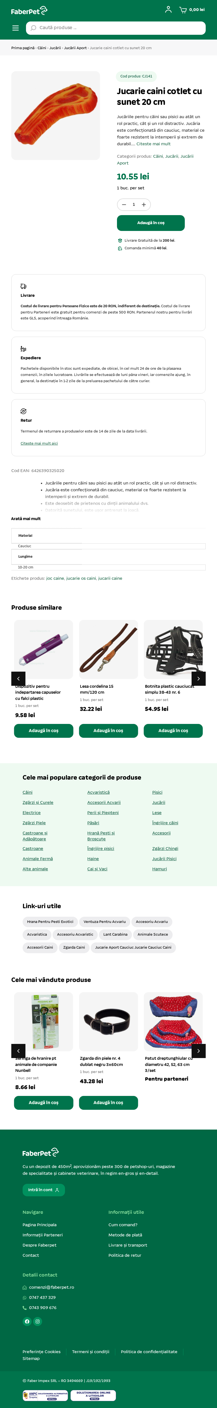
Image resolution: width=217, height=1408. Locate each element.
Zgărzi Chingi (165, 849)
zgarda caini (74, 948)
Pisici (157, 792)
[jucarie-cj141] (55, 115)
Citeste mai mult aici (39, 444)
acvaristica (37, 935)
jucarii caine (110, 578)
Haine (93, 859)
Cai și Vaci (97, 869)
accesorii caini (40, 948)
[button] (25, 519)
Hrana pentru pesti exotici (50, 922)
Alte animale (35, 869)
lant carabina (115, 935)
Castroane (33, 849)
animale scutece (153, 935)
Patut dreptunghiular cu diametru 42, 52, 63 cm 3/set (169, 1064)
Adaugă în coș (150, 223)
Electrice (32, 813)
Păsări (93, 823)
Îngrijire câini (165, 823)
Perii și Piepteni (103, 813)
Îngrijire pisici (100, 849)
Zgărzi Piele (34, 823)
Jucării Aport (75, 48)
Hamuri (159, 869)
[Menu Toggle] (15, 28)
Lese (157, 813)
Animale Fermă (38, 859)
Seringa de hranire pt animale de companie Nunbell (36, 1064)
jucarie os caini (81, 578)
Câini (42, 48)
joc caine (55, 578)
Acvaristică (98, 792)
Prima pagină (22, 48)
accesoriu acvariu (152, 922)
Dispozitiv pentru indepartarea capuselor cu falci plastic (38, 692)
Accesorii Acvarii (104, 803)
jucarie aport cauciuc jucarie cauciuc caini (133, 948)
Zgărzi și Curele (38, 803)
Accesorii (161, 833)
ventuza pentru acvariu (105, 922)
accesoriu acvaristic (75, 935)
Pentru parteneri (166, 1079)
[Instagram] (37, 1321)
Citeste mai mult (153, 144)
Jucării (55, 48)
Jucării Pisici (164, 859)
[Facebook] (27, 1321)
